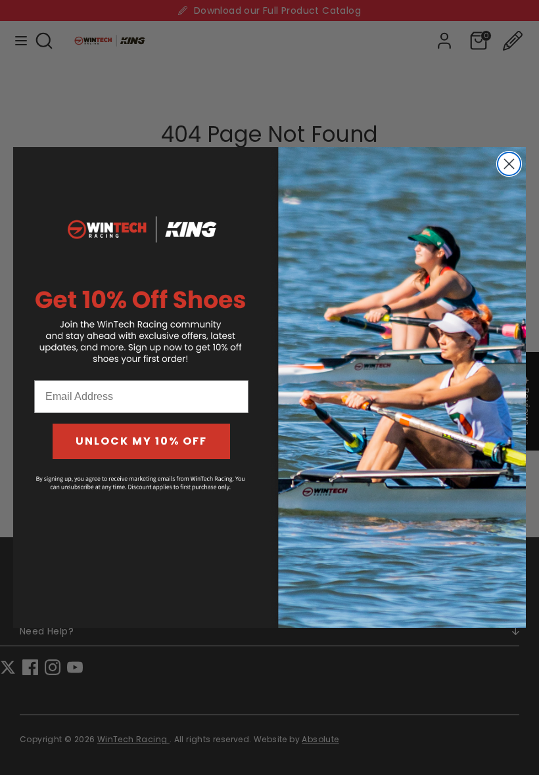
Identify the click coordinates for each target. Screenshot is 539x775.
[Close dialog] (509, 163)
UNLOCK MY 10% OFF (141, 441)
